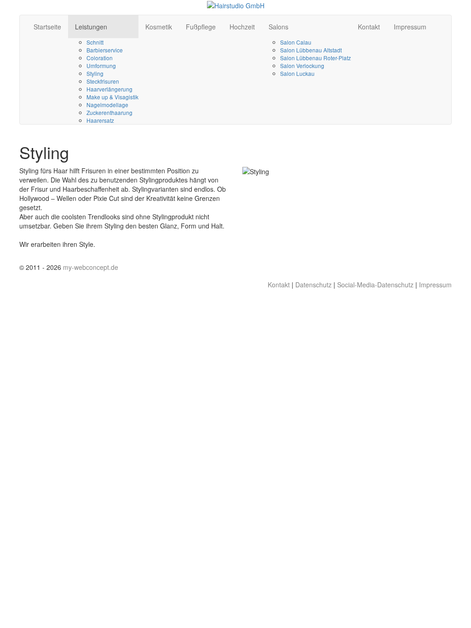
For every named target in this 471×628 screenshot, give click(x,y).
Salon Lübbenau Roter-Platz (315, 58)
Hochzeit (242, 26)
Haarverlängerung (109, 89)
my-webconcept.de (90, 267)
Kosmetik (158, 26)
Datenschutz (313, 284)
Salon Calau (295, 42)
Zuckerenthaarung (109, 112)
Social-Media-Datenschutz (375, 284)
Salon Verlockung (302, 65)
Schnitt (94, 42)
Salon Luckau (297, 73)
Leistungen (91, 26)
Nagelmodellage (107, 104)
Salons (278, 26)
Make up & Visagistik (112, 97)
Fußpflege (201, 26)
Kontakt (369, 26)
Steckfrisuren (102, 81)
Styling (94, 73)
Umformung (101, 65)
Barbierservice (104, 50)
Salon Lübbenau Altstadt (311, 50)
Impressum (410, 26)
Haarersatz (100, 120)
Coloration (99, 58)
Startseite (47, 26)
